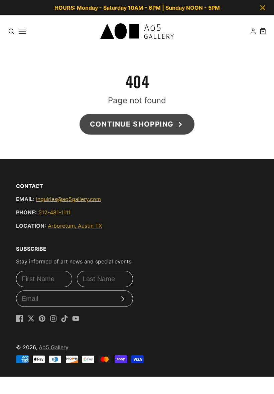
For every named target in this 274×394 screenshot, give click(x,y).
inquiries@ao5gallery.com (68, 199)
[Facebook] (19, 318)
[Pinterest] (42, 318)
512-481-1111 (54, 212)
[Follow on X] (31, 318)
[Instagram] (53, 318)
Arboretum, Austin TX (75, 225)
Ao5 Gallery (53, 347)
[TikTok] (64, 318)
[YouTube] (76, 318)
